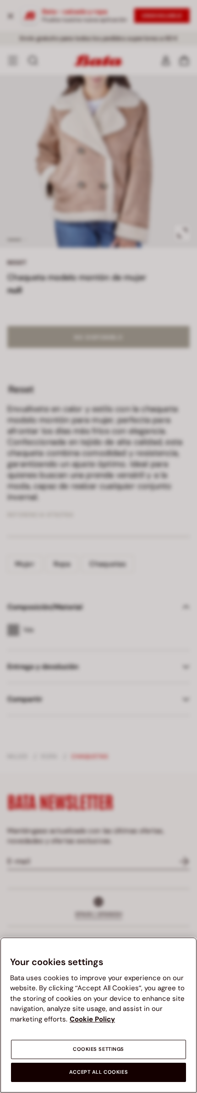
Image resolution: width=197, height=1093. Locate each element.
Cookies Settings (98, 1049)
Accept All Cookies (98, 1072)
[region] (98, 1015)
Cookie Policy (92, 1019)
